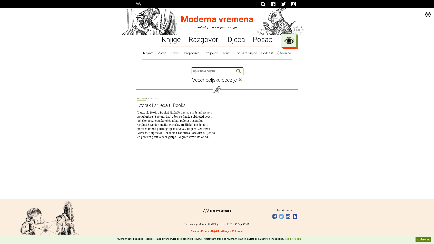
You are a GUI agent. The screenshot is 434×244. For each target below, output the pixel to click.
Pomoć (205, 231)
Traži (238, 71)
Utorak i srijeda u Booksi (162, 105)
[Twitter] (283, 4)
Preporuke (191, 53)
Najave (148, 53)
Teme (226, 53)
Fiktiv (246, 224)
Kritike (175, 53)
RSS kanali (237, 231)
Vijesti (162, 53)
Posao (263, 39)
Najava (141, 98)
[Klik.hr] (295, 217)
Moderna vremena (217, 19)
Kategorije (289, 40)
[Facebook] (273, 4)
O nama (195, 231)
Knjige (171, 39)
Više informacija (292, 238)
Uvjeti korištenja (220, 231)
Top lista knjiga (246, 53)
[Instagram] (293, 4)
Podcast (267, 53)
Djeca (236, 39)
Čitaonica (284, 53)
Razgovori (204, 39)
